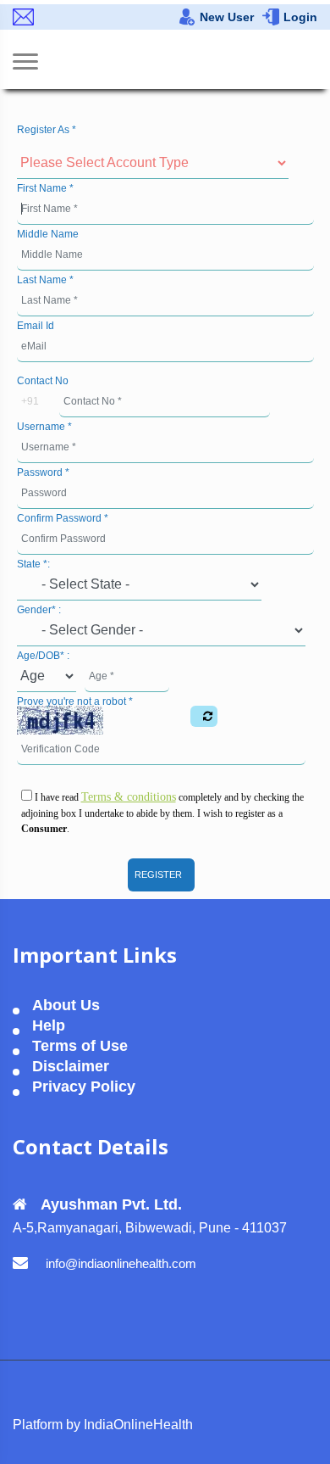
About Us (66, 1005)
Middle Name (48, 234)
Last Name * (45, 279)
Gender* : (39, 609)
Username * (44, 426)
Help (48, 1026)
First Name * (45, 188)
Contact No (43, 380)
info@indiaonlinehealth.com (121, 1263)
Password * (43, 472)
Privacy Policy (83, 1087)
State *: (33, 564)
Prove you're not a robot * (75, 701)
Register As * (46, 130)
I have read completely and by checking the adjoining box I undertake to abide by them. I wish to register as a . (162, 813)
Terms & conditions (128, 797)
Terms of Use (80, 1046)
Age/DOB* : (43, 655)
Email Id (35, 325)
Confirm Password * (62, 518)
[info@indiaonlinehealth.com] (25, 16)
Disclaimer (70, 1066)
